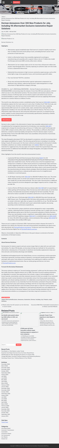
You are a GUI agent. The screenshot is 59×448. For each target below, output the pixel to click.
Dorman (33, 299)
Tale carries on (6, 119)
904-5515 (52, 218)
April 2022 (4, 402)
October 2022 (5, 391)
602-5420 (53, 216)
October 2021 (4, 412)
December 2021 (5, 409)
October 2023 (5, 371)
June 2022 (4, 398)
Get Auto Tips (34, 8)
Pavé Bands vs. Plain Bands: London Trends (12, 351)
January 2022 (4, 407)
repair (50, 299)
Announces (21, 299)
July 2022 (3, 397)
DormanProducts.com (9, 263)
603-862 (47, 102)
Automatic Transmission (7, 430)
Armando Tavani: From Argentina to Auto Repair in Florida (47, 317)
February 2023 (5, 385)
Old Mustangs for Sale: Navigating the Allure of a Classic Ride (17, 354)
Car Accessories (5, 435)
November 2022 (5, 390)
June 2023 (4, 378)
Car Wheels (4, 437)
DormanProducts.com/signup (22, 227)
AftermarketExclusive (11, 299)
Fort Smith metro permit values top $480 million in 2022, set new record (10, 317)
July (42, 299)
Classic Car (4, 438)
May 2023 (4, 379)
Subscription (16, 2)
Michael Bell (12, 31)
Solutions (3, 301)
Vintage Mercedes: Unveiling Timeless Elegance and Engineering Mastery (20, 356)
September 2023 (5, 372)
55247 (41, 158)
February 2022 (5, 405)
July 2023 (3, 376)
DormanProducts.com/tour (29, 229)
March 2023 (4, 383)
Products (46, 299)
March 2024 (4, 366)
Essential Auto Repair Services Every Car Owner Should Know (17, 352)
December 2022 (5, 388)
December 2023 (5, 367)
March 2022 (4, 404)
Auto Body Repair (6, 428)
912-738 (41, 188)
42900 (37, 145)
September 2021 (5, 414)
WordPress (46, 445)
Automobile (4, 431)
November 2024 (5, 364)
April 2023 (4, 381)
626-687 (48, 126)
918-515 (27, 176)
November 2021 (5, 411)
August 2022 (4, 395)
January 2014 (4, 416)
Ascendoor (34, 445)
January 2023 (4, 386)
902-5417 (32, 216)
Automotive (27, 299)
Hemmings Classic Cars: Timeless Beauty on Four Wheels (16, 358)
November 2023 (5, 369)
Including (38, 299)
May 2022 (4, 400)
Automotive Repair (5, 297)
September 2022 (5, 393)
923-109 (30, 197)
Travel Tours (4, 422)
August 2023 (4, 374)
